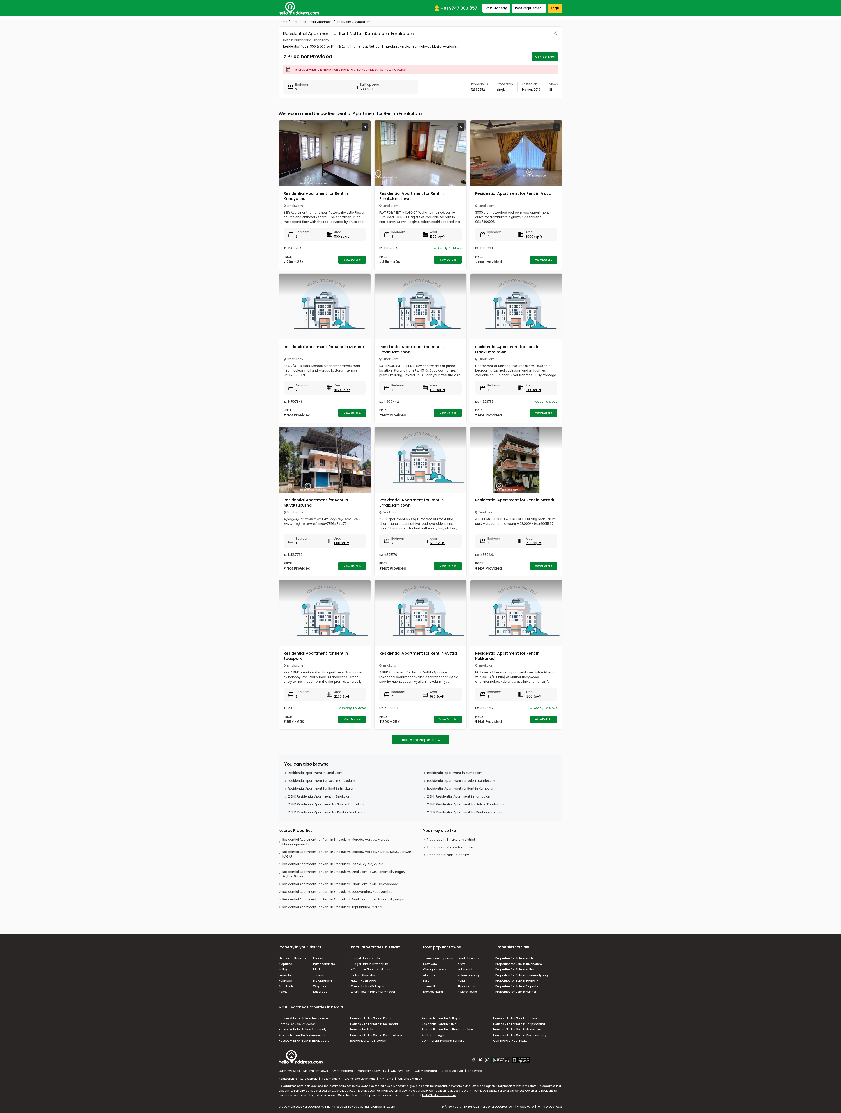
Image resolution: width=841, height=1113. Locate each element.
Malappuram (322, 980)
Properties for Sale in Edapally (516, 980)
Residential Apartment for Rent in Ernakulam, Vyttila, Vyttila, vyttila (332, 864)
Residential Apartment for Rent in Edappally (316, 655)
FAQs (559, 1106)
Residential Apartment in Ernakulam (315, 773)
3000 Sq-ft (534, 236)
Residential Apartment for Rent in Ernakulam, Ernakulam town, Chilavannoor (340, 884)
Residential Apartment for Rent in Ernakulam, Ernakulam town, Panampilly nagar (343, 899)
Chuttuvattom (401, 1071)
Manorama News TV (372, 1071)
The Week (475, 1071)
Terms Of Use (545, 1106)
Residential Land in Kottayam (442, 1018)
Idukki (317, 969)
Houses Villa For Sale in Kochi (370, 1018)
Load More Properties (418, 739)
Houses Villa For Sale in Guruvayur (517, 1029)
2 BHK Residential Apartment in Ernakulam (320, 796)
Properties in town (450, 847)
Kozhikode (286, 986)
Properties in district (451, 839)
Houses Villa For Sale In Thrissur (515, 1018)
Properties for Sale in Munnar (515, 992)
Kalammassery (468, 975)
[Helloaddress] (299, 8)
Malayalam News (316, 1071)
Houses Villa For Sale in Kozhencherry (519, 1035)
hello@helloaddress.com (439, 1095)
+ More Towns (468, 992)
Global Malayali (453, 1071)
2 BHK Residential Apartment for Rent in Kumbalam (466, 812)
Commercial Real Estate (510, 1041)
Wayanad (320, 986)
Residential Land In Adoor (368, 1041)
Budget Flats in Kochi (365, 958)
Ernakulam (343, 22)
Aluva (462, 964)
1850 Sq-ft (342, 390)
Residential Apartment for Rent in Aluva (513, 193)
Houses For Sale (361, 1029)
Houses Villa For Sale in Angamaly (302, 1029)
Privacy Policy (526, 1106)
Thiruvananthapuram (294, 958)
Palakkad (285, 980)
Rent (294, 22)
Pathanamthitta (324, 964)
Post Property (496, 8)
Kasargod (320, 992)
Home (283, 22)
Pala (426, 980)
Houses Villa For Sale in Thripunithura (519, 1024)
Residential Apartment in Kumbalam (454, 773)
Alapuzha (285, 964)
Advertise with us (410, 1079)
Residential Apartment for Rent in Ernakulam (322, 788)
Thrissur (318, 975)
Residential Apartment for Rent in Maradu (324, 346)
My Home (387, 1079)
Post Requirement (529, 8)
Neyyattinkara (433, 992)
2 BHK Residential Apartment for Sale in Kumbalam (465, 804)
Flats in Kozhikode (363, 980)
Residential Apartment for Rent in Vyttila (418, 653)
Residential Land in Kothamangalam (447, 1029)
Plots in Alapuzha (363, 975)
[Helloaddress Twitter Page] (480, 1061)
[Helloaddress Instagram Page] (487, 1060)
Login (555, 8)
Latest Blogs (309, 1079)
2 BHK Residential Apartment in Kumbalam (459, 796)
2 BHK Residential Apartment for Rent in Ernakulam (326, 812)
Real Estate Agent (434, 1035)
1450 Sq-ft (533, 543)
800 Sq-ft (341, 543)
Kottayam (285, 969)
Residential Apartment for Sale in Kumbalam (461, 780)
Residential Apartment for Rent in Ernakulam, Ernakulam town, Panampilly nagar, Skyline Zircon (343, 874)
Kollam (318, 958)
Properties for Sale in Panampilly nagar (523, 975)
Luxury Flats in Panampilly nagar (373, 992)
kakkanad (465, 969)
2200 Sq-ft (342, 696)
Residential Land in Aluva (439, 1024)
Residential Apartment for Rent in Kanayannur (316, 196)
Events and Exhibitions (360, 1079)
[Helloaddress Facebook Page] (473, 1061)
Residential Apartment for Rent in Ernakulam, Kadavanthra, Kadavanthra (337, 892)
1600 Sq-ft (533, 696)
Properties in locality (448, 855)
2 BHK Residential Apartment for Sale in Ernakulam (326, 804)
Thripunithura (467, 986)
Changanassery (434, 969)
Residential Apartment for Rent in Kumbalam (461, 788)
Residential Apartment (316, 22)
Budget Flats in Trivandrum (369, 964)
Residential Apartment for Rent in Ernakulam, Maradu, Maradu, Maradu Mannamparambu (335, 841)
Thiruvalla (430, 986)
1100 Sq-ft (341, 236)
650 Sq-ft (437, 543)
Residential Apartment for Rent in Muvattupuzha (316, 502)
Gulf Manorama (426, 1071)
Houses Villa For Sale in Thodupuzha (304, 1041)
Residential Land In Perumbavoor (302, 1035)
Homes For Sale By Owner (297, 1024)
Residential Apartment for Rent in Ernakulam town (411, 196)
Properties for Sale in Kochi (514, 958)
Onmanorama (343, 1071)
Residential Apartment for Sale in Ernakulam (321, 780)
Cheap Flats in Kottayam (368, 986)
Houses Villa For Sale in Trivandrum (303, 1018)
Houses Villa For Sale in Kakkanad (374, 1024)
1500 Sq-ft (437, 236)
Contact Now (545, 57)
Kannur (284, 992)
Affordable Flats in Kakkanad (371, 969)
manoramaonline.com (379, 1106)
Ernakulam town (469, 958)
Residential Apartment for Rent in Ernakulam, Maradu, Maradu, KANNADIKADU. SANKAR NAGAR (346, 854)
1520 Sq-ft (437, 390)
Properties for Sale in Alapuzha (517, 986)
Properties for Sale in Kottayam (517, 969)
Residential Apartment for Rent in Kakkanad (507, 655)
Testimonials (331, 1079)
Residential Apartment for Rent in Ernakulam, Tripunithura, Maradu (332, 907)
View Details (352, 259)
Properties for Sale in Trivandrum (518, 964)
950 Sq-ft (437, 696)
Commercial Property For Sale (443, 1041)
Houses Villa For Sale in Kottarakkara (376, 1035)
